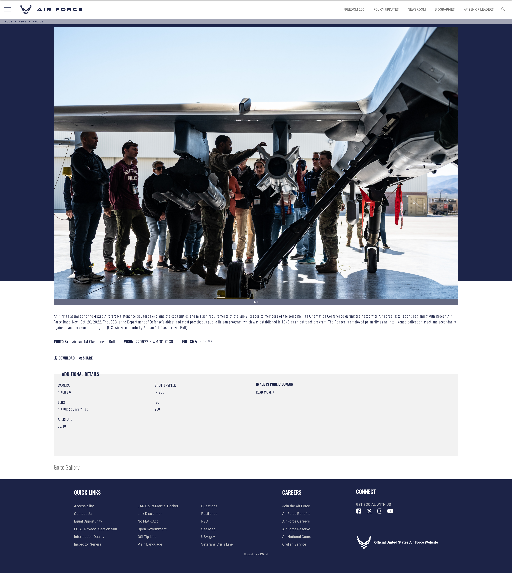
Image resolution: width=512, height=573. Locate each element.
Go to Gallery (67, 467)
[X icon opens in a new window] (369, 511)
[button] (6, 9)
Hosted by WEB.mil (256, 554)
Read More (264, 392)
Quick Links (87, 492)
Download (66, 358)
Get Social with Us (373, 504)
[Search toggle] (503, 9)
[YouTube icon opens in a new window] (390, 511)
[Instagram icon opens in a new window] (380, 511)
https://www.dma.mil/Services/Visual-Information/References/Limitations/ (303, 412)
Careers (291, 492)
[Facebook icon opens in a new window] (359, 511)
